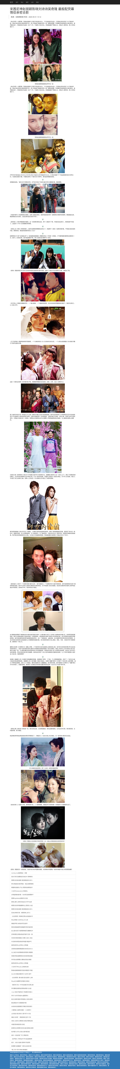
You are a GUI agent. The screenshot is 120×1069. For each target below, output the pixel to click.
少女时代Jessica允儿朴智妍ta (19, 891)
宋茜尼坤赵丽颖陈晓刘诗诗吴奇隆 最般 (22, 956)
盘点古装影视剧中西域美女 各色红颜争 (22, 999)
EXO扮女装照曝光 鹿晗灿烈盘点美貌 (21, 959)
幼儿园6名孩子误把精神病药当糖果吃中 (22, 930)
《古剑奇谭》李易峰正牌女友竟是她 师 (22, 916)
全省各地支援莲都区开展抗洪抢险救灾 (21, 1006)
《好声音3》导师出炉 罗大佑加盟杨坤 (21, 1039)
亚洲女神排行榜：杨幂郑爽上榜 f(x (20, 912)
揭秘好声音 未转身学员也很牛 (19, 923)
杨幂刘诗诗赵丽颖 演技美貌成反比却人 (22, 880)
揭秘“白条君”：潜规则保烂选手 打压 (21, 1017)
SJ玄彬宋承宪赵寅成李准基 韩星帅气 (21, 941)
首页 (11, 2)
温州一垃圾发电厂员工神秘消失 (20, 1035)
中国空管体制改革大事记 (18, 1024)
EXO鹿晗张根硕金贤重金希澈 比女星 (21, 988)
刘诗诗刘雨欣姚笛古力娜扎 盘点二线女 (22, 938)
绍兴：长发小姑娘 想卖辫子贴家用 (20, 1042)
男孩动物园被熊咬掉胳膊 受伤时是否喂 (22, 927)
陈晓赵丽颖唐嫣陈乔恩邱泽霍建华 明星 (22, 970)
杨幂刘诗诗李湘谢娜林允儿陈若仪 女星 (22, 905)
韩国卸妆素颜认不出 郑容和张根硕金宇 (22, 887)
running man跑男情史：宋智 (19, 873)
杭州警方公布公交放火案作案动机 (20, 1031)
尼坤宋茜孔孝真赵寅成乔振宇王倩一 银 (22, 934)
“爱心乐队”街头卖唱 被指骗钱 (19, 1049)
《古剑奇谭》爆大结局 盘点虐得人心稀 (22, 977)
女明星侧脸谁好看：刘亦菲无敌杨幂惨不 (22, 894)
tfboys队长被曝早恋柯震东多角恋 (20, 981)
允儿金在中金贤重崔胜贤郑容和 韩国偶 (22, 952)
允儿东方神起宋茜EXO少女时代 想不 (21, 974)
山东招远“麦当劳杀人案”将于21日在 (21, 1013)
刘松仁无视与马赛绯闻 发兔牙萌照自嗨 (22, 1021)
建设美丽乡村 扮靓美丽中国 (18, 1003)
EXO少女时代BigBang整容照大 (19, 995)
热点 (22, 2)
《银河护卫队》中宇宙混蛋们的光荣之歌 (22, 985)
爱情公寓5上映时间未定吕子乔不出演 (21, 902)
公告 (32, 2)
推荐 (27, 2)
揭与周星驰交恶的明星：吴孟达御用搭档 (22, 884)
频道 (37, 2)
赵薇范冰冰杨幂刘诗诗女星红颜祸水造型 (22, 1028)
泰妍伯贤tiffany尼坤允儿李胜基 (19, 945)
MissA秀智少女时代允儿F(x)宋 (19, 920)
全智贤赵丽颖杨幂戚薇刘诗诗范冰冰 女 (22, 949)
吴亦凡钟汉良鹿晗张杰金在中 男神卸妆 (22, 876)
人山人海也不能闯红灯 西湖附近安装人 (22, 992)
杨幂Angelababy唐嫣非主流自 (19, 898)
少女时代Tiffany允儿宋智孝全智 (20, 967)
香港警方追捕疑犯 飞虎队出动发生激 (21, 1046)
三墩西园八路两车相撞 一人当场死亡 (21, 1010)
